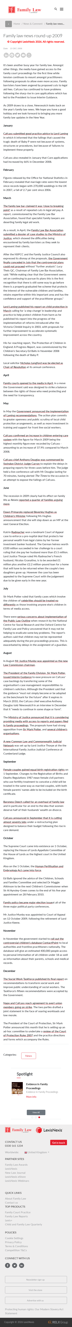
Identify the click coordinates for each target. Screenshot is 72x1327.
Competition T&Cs (16, 1250)
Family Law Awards (16, 1164)
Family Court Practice (17, 1212)
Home (17, 23)
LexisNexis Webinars (17, 1180)
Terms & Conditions (16, 1246)
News (28, 1055)
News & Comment (33, 23)
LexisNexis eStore (15, 1176)
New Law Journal (15, 1172)
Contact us (11, 1202)
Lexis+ (8, 1220)
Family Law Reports (16, 1216)
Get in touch (58, 1142)
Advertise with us (35, 1300)
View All (36, 1112)
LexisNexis (11, 1168)
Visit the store (35, 1290)
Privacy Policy (13, 1242)
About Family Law (15, 1198)
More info (31, 1096)
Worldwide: (13, 1152)
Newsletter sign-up (35, 1279)
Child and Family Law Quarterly (23, 1224)
